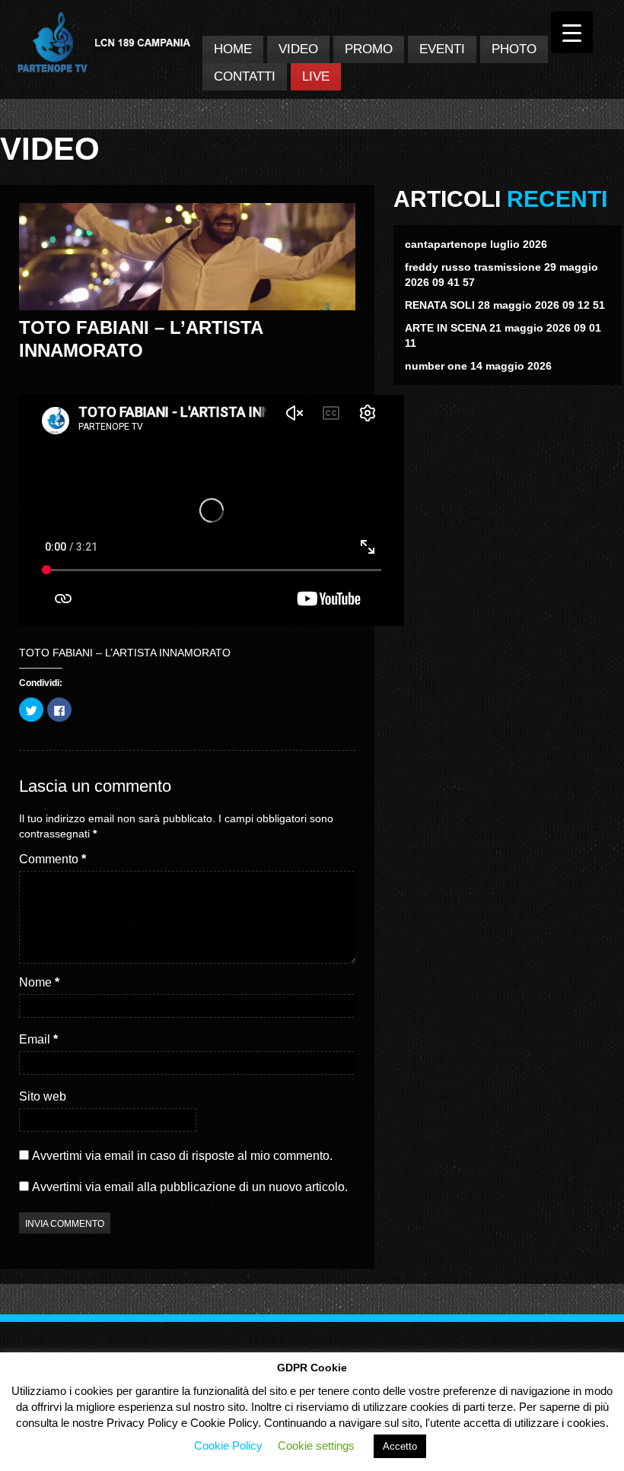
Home (233, 49)
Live (316, 76)
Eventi (442, 49)
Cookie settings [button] (316, 1445)
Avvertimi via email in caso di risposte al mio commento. (182, 1155)
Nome (39, 982)
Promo (369, 49)
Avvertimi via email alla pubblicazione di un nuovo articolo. (190, 1186)
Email (38, 1039)
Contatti (244, 76)
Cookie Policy (228, 1445)
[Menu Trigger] (572, 32)
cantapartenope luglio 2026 (476, 244)
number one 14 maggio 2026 (478, 366)
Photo (514, 49)
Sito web (42, 1096)
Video (298, 49)
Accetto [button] (400, 1446)
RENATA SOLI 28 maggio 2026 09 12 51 (505, 305)
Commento (52, 859)
